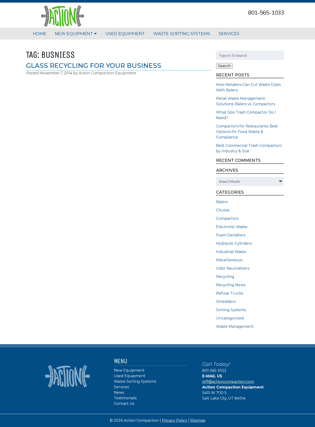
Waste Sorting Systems (181, 33)
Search (224, 66)
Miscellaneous (229, 260)
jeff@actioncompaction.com (228, 381)
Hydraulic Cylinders (234, 243)
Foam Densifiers (230, 235)
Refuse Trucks (229, 293)
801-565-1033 (266, 12)
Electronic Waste (231, 227)
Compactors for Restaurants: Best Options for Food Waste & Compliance (247, 131)
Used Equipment (125, 33)
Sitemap (197, 420)
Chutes (222, 210)
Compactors (227, 218)
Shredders (225, 301)
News (119, 392)
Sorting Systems (231, 310)
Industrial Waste (231, 252)
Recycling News (230, 285)
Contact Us (124, 403)
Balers (222, 202)
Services (229, 33)
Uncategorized (230, 318)
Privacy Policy (174, 420)
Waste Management (235, 326)
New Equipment (74, 33)
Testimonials (125, 398)
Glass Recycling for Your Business (93, 65)
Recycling (225, 276)
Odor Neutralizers (232, 268)
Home (39, 33)
